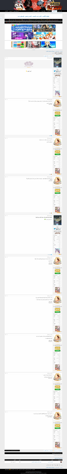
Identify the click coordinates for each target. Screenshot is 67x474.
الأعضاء (42, 11)
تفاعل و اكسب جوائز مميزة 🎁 (53, 19)
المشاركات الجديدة (58, 12)
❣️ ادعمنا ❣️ (8, 22)
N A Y (61, 54)
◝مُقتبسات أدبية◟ (50, 461)
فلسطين (54, 244)
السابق (60, 450)
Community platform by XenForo (33, 471)
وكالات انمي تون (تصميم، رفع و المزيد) (55, 22)
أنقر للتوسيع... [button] (28, 67)
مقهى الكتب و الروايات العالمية (36, 461)
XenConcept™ (35, 473)
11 (50, 450)
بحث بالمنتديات (52, 12)
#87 (5, 295)
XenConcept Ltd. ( (42, 473)
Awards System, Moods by (33, 472)
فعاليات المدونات (17, 22)
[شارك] (7, 58)
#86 (5, 257)
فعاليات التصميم (23, 22)
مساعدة (16, 469)
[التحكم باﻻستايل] (1, 18)
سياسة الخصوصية (21, 469)
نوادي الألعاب (39, 22)
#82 (5, 99)
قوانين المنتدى (12, 19)
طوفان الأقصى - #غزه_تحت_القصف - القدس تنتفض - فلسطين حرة (33, 16)
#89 (5, 373)
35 (47, 450)
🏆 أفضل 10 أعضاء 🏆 (44, 19)
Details (45, 473)
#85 (5, 215)
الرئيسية (59, 11)
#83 (5, 138)
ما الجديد (48, 11)
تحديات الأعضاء (29, 22)
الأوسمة (38, 11)
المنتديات (53, 11)
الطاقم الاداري (18, 19)
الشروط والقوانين (27, 469)
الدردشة (34, 11)
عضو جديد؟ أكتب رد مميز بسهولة (35, 19)
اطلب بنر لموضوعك (45, 22)
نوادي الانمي (34, 22)
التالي (45, 450)
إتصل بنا (32, 469)
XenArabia (7, 469)
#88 (5, 334)
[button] (46, 11)
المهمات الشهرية (25, 19)
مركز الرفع (12, 22)
